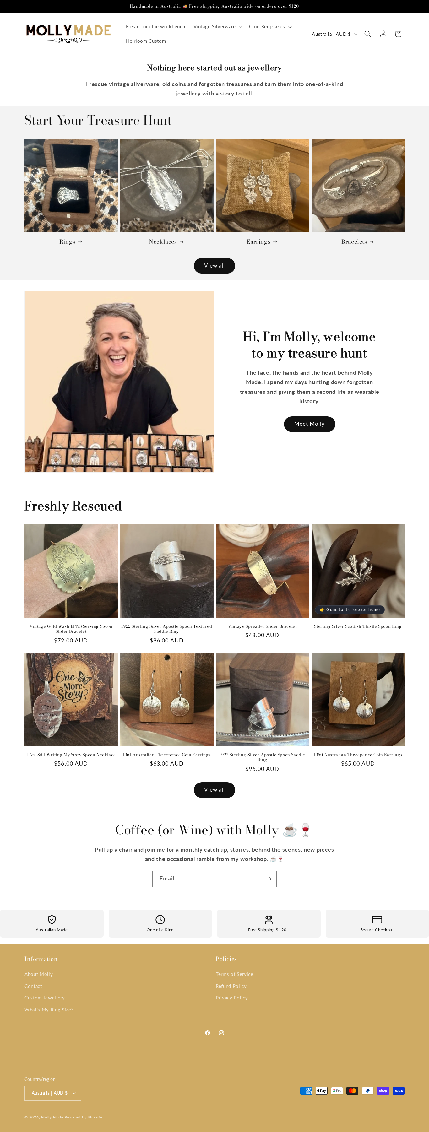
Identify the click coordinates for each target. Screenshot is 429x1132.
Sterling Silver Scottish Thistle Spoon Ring (358, 626)
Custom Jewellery (44, 997)
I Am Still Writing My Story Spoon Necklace (71, 754)
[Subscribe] (268, 879)
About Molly (38, 974)
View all (214, 266)
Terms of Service (234, 974)
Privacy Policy (232, 997)
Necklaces (163, 241)
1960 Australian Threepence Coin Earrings (357, 754)
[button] (217, 26)
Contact (33, 986)
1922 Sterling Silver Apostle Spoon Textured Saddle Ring (166, 629)
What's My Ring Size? (48, 1009)
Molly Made (52, 1117)
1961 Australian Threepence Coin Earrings (166, 754)
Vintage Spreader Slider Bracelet (262, 626)
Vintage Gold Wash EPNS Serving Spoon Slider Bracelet (71, 629)
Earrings (258, 241)
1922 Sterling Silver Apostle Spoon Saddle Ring (262, 757)
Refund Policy (231, 986)
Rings (67, 241)
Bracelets (354, 241)
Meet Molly (309, 424)
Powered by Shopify (83, 1117)
